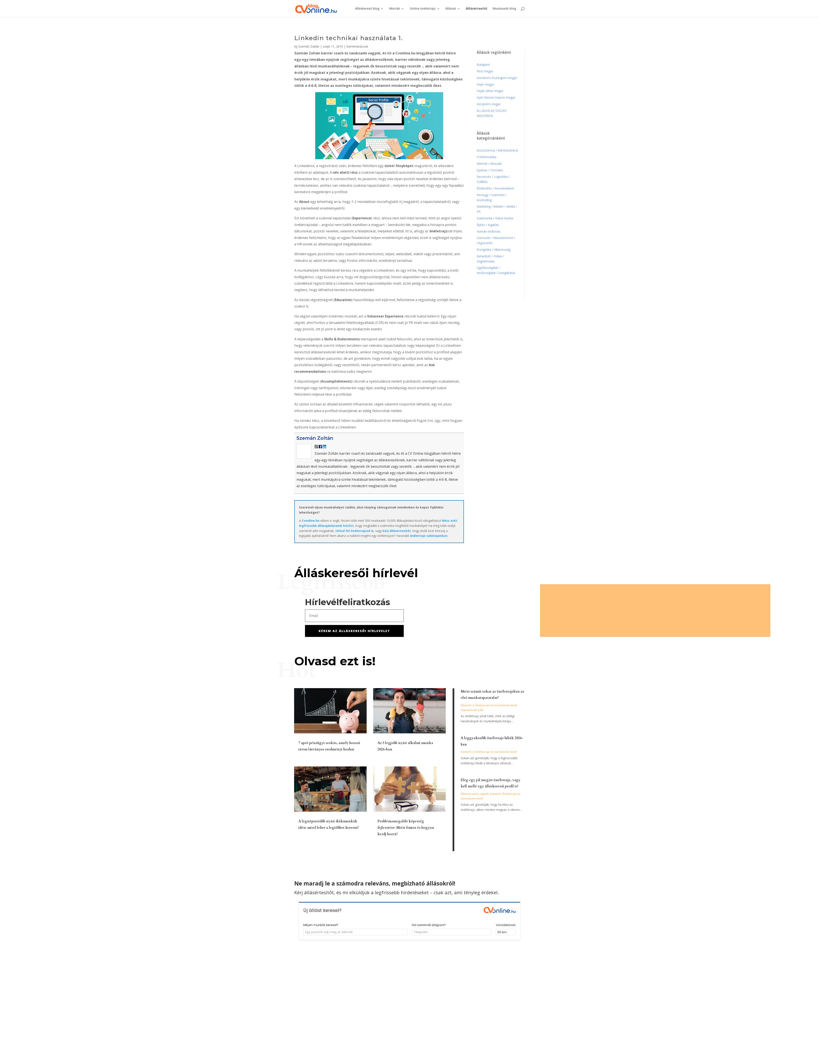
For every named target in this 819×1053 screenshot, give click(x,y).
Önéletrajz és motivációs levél (496, 705)
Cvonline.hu (310, 520)
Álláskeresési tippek (475, 794)
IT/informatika (486, 157)
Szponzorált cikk (472, 710)
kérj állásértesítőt (397, 531)
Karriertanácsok (357, 46)
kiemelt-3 (467, 752)
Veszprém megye (489, 104)
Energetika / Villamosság (493, 250)
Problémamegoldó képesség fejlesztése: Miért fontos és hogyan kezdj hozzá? (406, 827)
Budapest (483, 65)
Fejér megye (485, 84)
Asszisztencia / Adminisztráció (497, 150)
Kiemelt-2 (467, 705)
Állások (450, 8)
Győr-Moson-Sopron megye (496, 97)
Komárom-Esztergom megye (497, 78)
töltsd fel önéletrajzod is (354, 531)
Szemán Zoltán (308, 46)
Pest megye (485, 71)
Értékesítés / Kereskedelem (495, 188)
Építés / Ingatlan (488, 225)
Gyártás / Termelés (490, 170)
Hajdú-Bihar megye (490, 91)
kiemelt (495, 794)
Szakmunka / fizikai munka (495, 218)
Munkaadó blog (504, 8)
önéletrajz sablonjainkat (428, 536)
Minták (394, 8)
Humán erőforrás (489, 231)
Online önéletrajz (423, 8)
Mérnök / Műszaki (489, 164)
